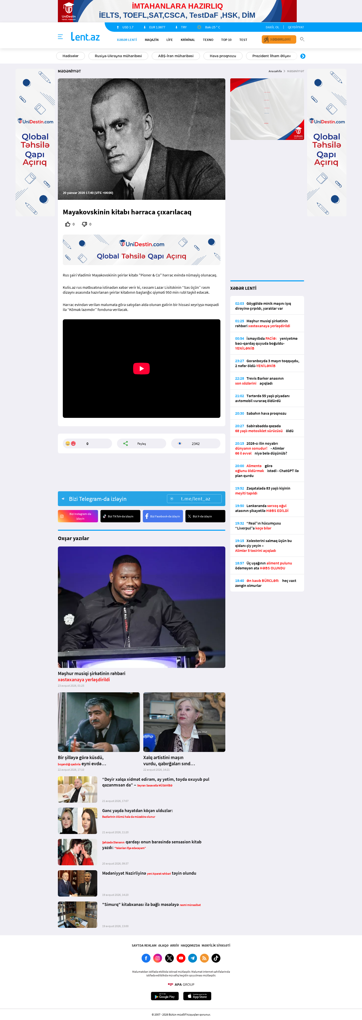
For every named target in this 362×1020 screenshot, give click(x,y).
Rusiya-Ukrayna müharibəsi (118, 56)
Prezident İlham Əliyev (271, 56)
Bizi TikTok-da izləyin (120, 516)
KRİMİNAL (188, 39)
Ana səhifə (275, 71)
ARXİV (174, 945)
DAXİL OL (272, 27)
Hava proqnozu (223, 56)
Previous (59, 56)
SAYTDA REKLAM (144, 945)
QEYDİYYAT (296, 27)
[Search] (302, 39)
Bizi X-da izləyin (202, 516)
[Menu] (60, 36)
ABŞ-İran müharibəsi (176, 56)
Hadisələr (71, 56)
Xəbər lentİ (127, 39)
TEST (243, 39)
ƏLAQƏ (163, 945)
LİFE (169, 39)
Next (303, 56)
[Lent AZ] (85, 37)
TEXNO (208, 39)
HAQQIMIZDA (190, 945)
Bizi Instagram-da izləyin (80, 516)
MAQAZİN (152, 39)
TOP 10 (226, 39)
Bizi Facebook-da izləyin (165, 516)
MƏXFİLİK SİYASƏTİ (216, 945)
